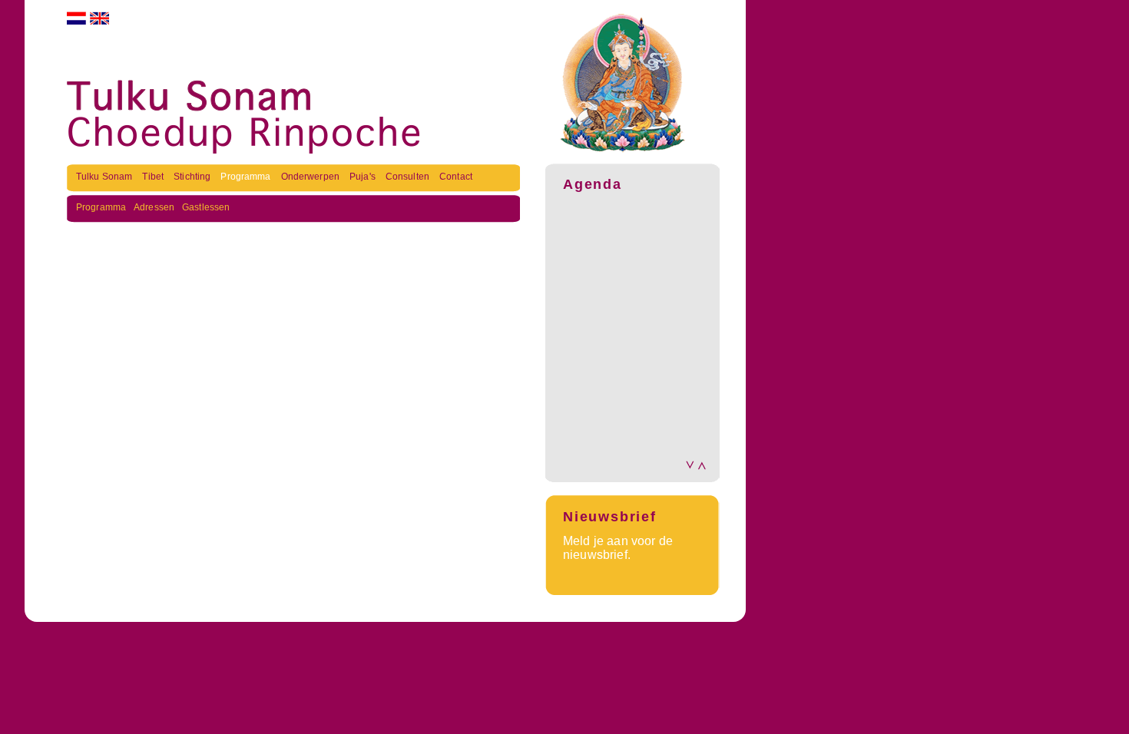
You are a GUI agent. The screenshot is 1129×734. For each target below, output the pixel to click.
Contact (455, 176)
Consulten (409, 176)
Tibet (154, 176)
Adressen (154, 207)
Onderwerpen (311, 176)
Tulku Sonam (105, 176)
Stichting (193, 176)
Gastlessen (206, 207)
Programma (246, 176)
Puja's (363, 176)
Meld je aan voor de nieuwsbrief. (618, 547)
